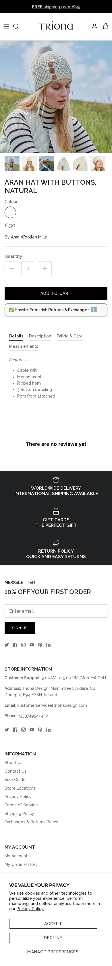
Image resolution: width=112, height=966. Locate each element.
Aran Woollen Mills (29, 237)
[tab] (16, 337)
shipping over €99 (56, 6)
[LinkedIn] (48, 645)
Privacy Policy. (30, 908)
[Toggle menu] (6, 26)
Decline (53, 938)
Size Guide (15, 779)
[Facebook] (15, 645)
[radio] (10, 212)
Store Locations (20, 788)
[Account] (93, 26)
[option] (56, 97)
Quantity (13, 256)
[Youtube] (32, 645)
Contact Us (15, 771)
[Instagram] (23, 645)
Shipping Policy (19, 813)
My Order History (21, 864)
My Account (16, 856)
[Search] (19, 26)
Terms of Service (21, 805)
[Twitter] (7, 645)
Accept (53, 923)
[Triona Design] (56, 26)
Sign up (20, 628)
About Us (13, 762)
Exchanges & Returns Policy (31, 822)
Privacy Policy (18, 796)
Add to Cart (56, 293)
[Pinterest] (40, 645)
